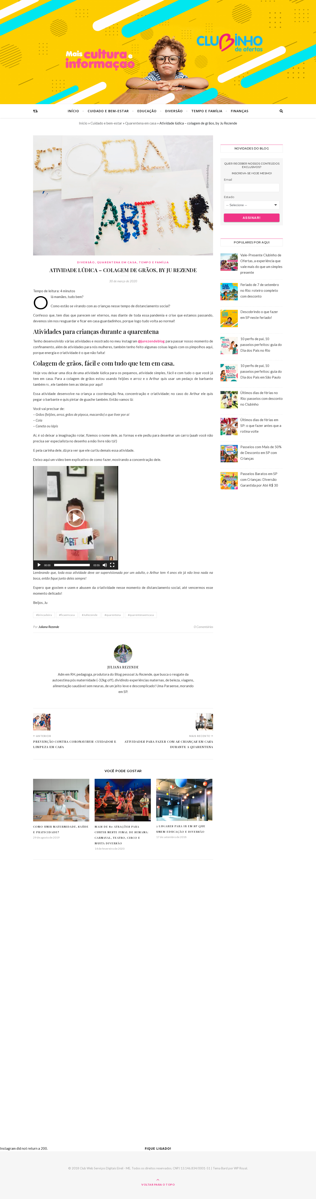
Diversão (174, 111)
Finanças (239, 111)
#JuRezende (89, 615)
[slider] (72, 565)
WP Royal (240, 1168)
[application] (75, 518)
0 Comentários (203, 627)
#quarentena (113, 615)
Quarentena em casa (140, 123)
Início (73, 111)
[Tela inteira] (112, 565)
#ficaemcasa (67, 615)
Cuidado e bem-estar (108, 111)
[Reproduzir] (39, 565)
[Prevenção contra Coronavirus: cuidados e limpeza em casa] (41, 721)
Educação (147, 111)
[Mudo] (104, 565)
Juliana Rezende (48, 627)
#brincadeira (44, 615)
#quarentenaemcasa (141, 615)
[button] (75, 518)
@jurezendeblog (151, 341)
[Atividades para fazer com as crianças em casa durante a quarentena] (204, 721)
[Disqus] (123, 933)
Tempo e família (206, 111)
